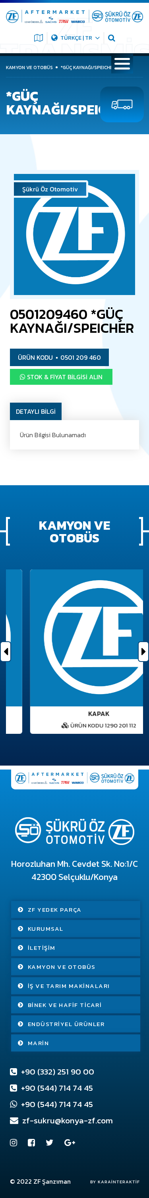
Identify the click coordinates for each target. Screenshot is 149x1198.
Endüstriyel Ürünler (66, 1023)
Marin (38, 1043)
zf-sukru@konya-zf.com (66, 1120)
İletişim (42, 947)
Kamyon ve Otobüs (62, 966)
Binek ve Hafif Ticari (65, 1004)
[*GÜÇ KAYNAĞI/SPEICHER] (74, 234)
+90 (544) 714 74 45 (56, 1088)
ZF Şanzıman (52, 1181)
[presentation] (5, 651)
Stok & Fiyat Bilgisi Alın (64, 377)
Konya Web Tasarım (111, 1182)
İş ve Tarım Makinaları (69, 985)
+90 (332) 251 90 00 (56, 1071)
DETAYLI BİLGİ (36, 411)
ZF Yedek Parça (55, 909)
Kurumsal (46, 928)
